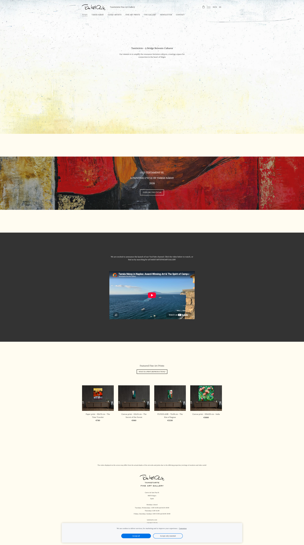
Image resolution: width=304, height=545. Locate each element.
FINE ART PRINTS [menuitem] (133, 15)
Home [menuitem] (85, 15)
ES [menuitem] (220, 7)
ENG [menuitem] (209, 7)
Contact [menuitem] (180, 15)
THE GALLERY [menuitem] (150, 15)
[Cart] (203, 7)
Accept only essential (168, 536)
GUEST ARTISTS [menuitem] (114, 15)
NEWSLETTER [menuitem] (166, 15)
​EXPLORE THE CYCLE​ (152, 192)
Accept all (136, 536)
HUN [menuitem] (215, 7)
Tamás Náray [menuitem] (98, 15)
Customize (183, 528)
